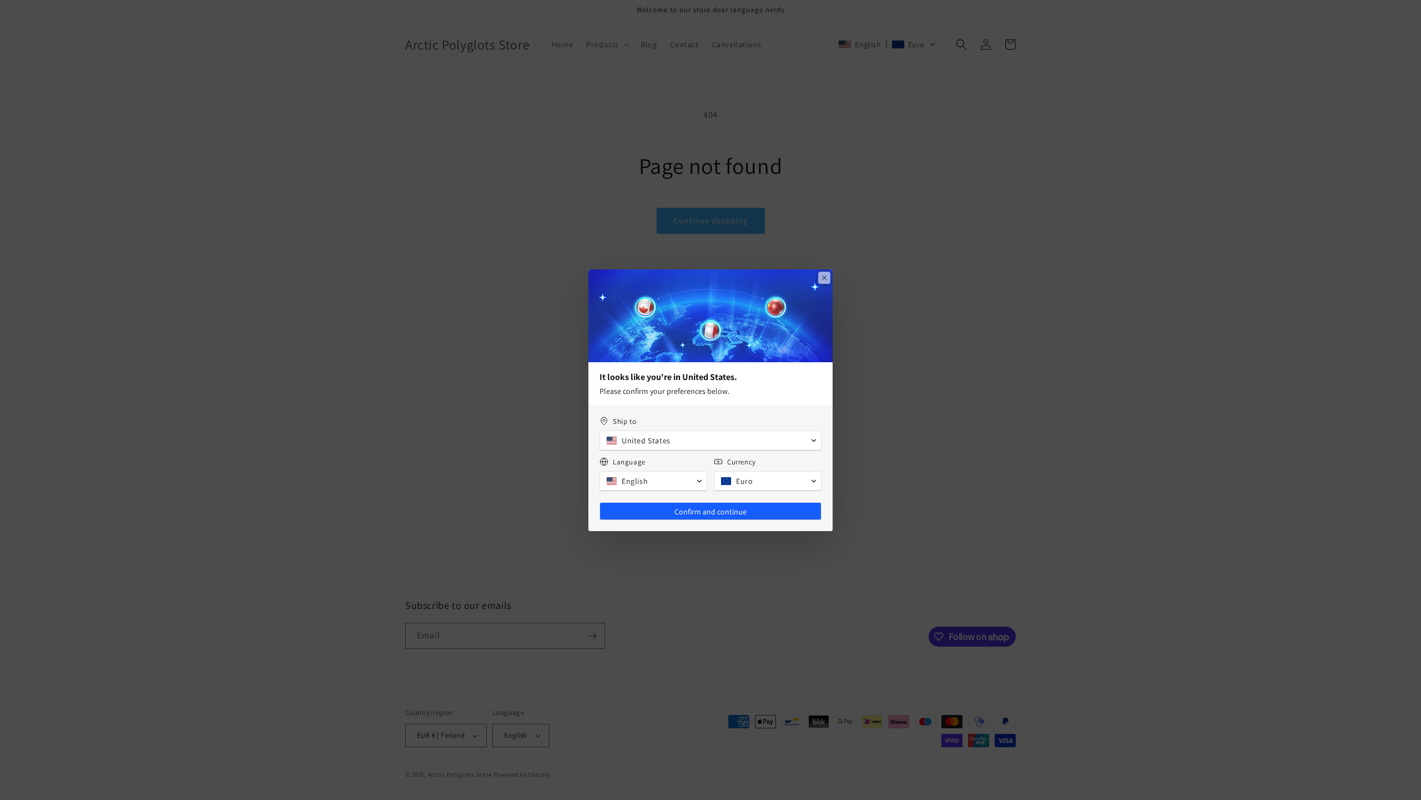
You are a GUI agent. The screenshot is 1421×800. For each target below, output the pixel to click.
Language (629, 462)
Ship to (624, 421)
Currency (741, 462)
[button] (710, 441)
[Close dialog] (824, 278)
